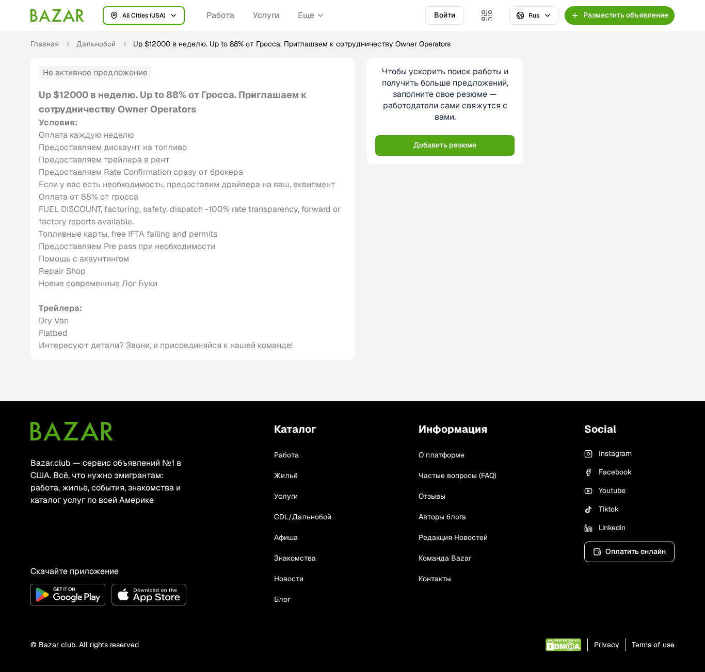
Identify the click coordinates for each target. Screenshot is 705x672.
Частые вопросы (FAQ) (457, 475)
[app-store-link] (148, 594)
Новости (288, 578)
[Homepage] (57, 15)
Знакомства (295, 558)
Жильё (286, 475)
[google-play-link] (67, 594)
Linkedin (612, 527)
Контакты (435, 578)
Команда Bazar (445, 558)
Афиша (286, 537)
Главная (44, 43)
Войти (444, 15)
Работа (220, 15)
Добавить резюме (444, 145)
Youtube (612, 490)
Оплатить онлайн (635, 551)
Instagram (615, 453)
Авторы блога (442, 516)
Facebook (615, 472)
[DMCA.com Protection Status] (563, 644)
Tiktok (609, 509)
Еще (306, 15)
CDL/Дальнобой (302, 516)
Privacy (606, 644)
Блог (282, 599)
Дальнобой (96, 43)
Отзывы (432, 496)
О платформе (441, 455)
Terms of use (653, 644)
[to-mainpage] (71, 431)
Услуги (266, 15)
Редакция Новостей (453, 537)
